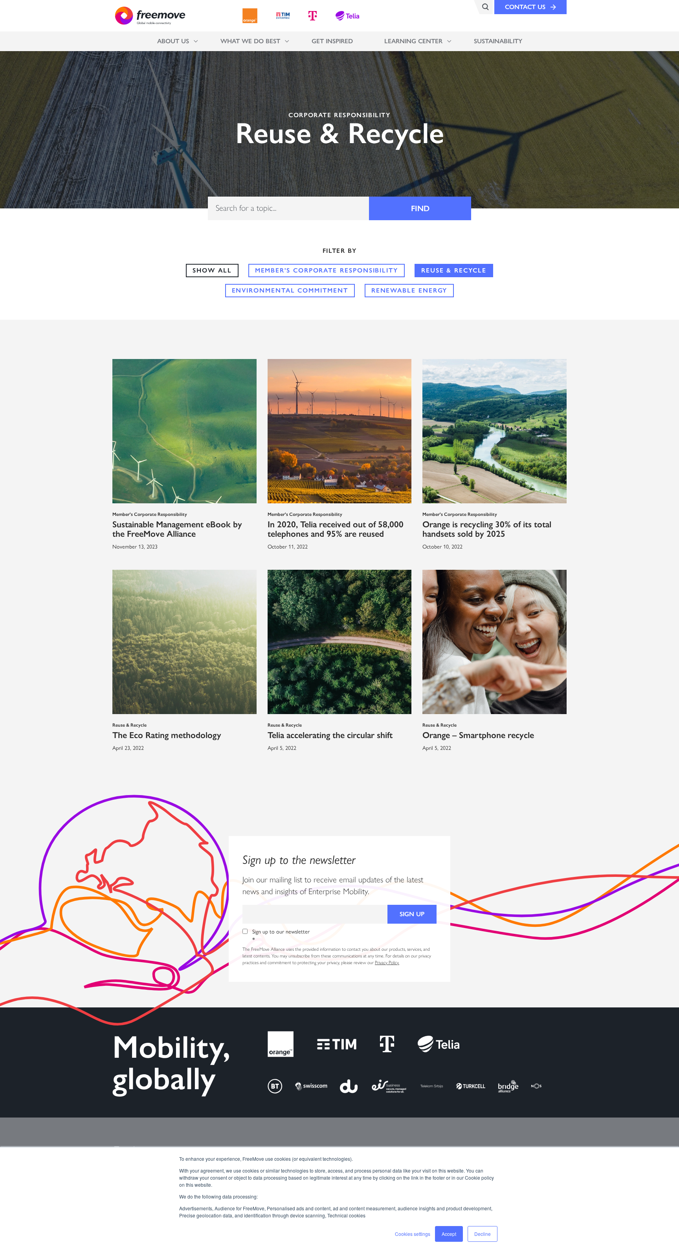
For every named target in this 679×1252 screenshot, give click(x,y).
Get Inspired (332, 41)
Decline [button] (482, 1233)
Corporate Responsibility (339, 115)
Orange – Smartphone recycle (478, 735)
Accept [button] (449, 1233)
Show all (212, 270)
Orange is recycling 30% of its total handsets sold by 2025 (486, 529)
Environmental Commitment (290, 290)
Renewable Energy (409, 290)
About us (173, 41)
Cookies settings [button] (412, 1233)
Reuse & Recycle (453, 270)
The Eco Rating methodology (166, 735)
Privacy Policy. (387, 962)
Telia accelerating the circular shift (330, 735)
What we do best (250, 41)
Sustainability (498, 41)
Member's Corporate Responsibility (326, 270)
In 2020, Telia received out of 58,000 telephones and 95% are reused (336, 529)
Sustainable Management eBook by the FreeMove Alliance (177, 529)
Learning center (413, 41)
